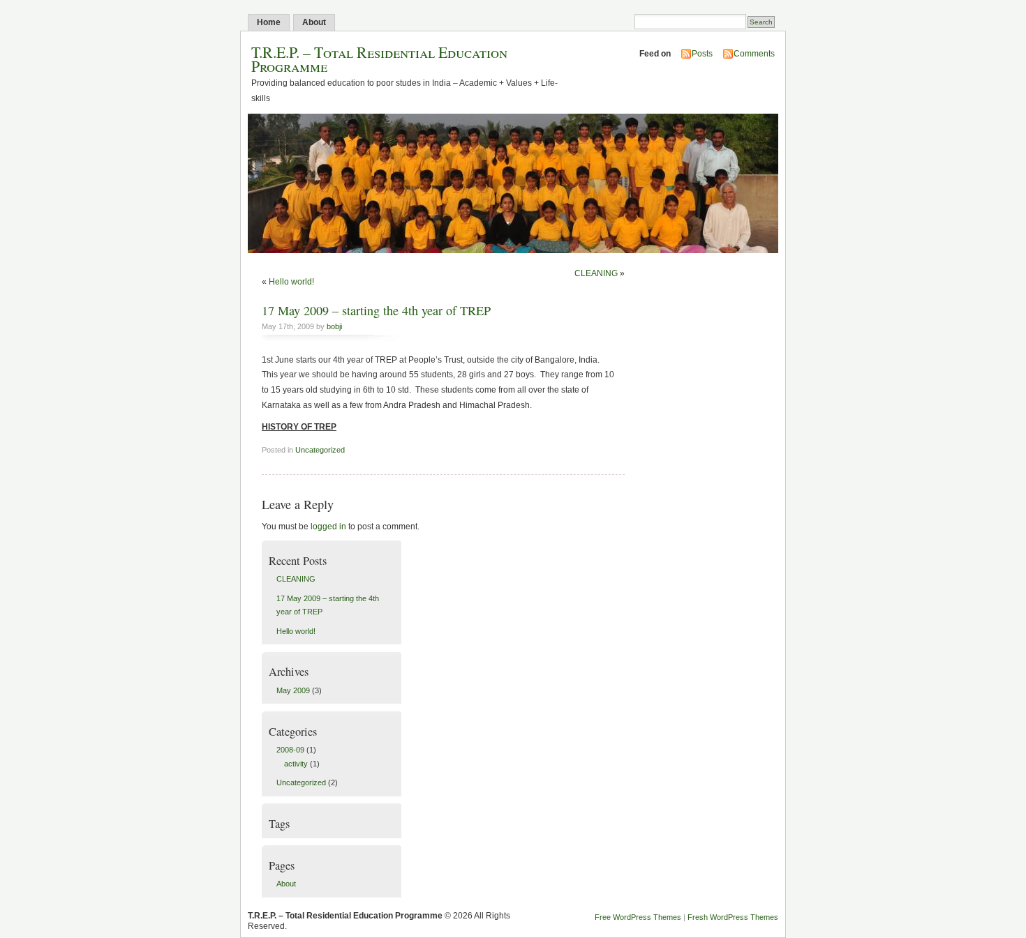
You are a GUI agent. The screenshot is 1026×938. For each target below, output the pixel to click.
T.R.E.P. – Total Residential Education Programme (379, 58)
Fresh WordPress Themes (732, 917)
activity (296, 763)
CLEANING (596, 273)
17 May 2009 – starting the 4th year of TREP (376, 310)
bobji (334, 326)
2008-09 (290, 750)
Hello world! (291, 282)
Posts (702, 54)
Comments (754, 54)
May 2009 (293, 690)
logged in (328, 526)
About (314, 22)
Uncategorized (320, 450)
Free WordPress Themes (638, 917)
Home (269, 22)
